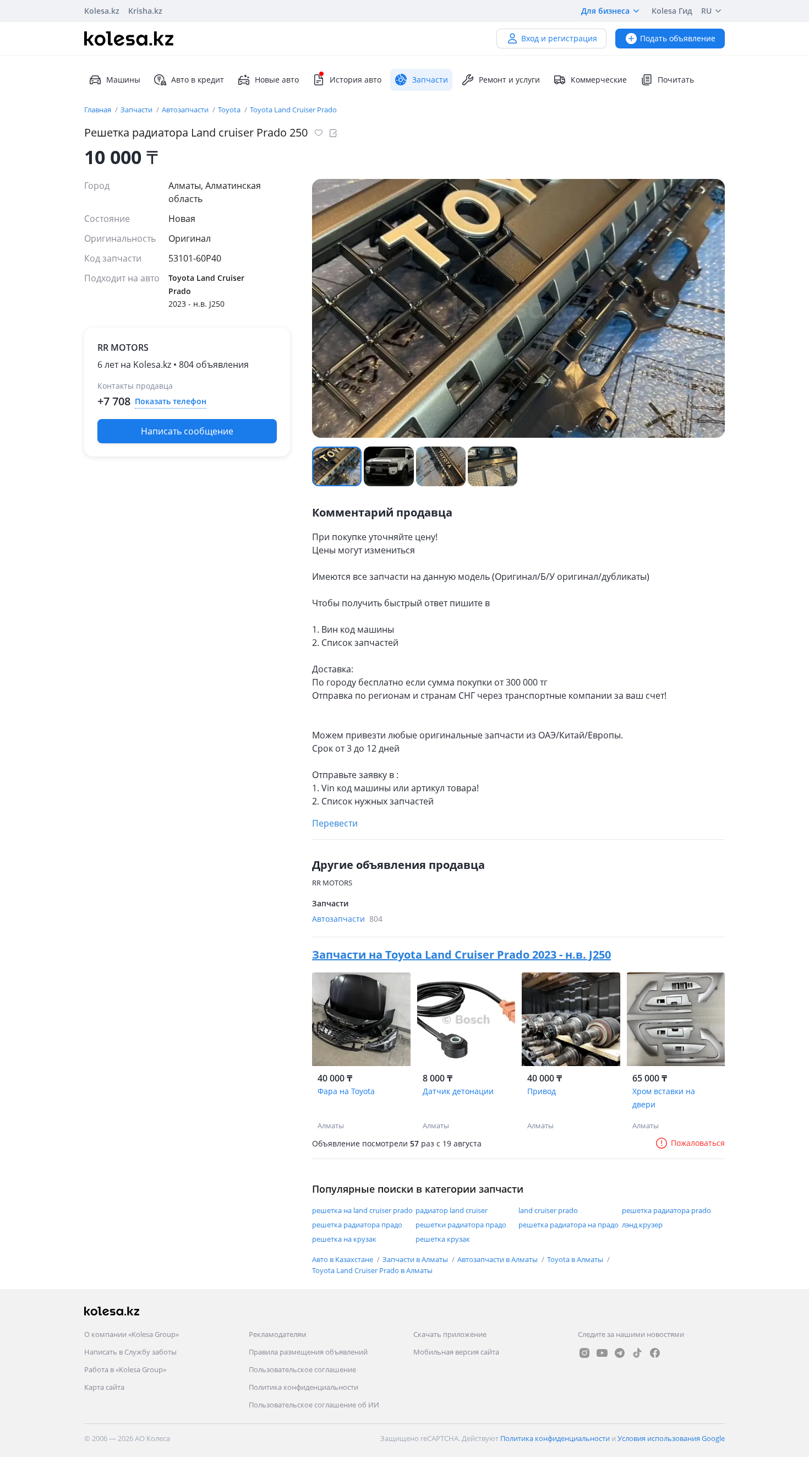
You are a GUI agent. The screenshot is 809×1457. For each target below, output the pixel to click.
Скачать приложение (450, 1334)
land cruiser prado (548, 1210)
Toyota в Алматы (576, 1259)
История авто (355, 79)
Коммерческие (599, 79)
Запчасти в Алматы (416, 1259)
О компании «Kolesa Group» (131, 1334)
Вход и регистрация (559, 38)
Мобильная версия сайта (456, 1352)
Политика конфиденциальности (303, 1387)
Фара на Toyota (346, 1091)
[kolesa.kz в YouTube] (602, 1353)
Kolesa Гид (672, 11)
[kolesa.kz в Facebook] (655, 1353)
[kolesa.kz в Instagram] (584, 1353)
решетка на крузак (344, 1239)
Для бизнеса (605, 11)
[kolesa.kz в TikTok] (637, 1353)
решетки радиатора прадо (461, 1225)
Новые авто (277, 79)
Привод (541, 1091)
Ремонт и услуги (509, 79)
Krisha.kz (145, 11)
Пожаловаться (698, 1143)
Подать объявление (677, 38)
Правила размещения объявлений (308, 1352)
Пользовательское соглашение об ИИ (314, 1405)
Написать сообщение (187, 431)
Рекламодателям (278, 1334)
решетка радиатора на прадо (568, 1225)
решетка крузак (443, 1239)
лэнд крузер (642, 1225)
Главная (98, 110)
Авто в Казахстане (343, 1259)
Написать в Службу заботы (130, 1352)
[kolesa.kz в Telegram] (619, 1353)
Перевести (335, 823)
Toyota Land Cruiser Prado (293, 110)
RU (706, 11)
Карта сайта (104, 1387)
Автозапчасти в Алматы (498, 1259)
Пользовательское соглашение (302, 1369)
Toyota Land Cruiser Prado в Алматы (372, 1270)
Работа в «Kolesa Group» (125, 1369)
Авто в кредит (197, 79)
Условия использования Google (671, 1438)
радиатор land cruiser (452, 1210)
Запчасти (137, 110)
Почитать (676, 79)
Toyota (230, 110)
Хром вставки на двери (663, 1098)
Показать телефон (170, 401)
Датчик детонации (458, 1091)
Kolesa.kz (101, 11)
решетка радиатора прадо (357, 1225)
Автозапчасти (186, 110)
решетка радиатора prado (666, 1210)
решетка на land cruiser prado (362, 1210)
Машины (123, 79)
